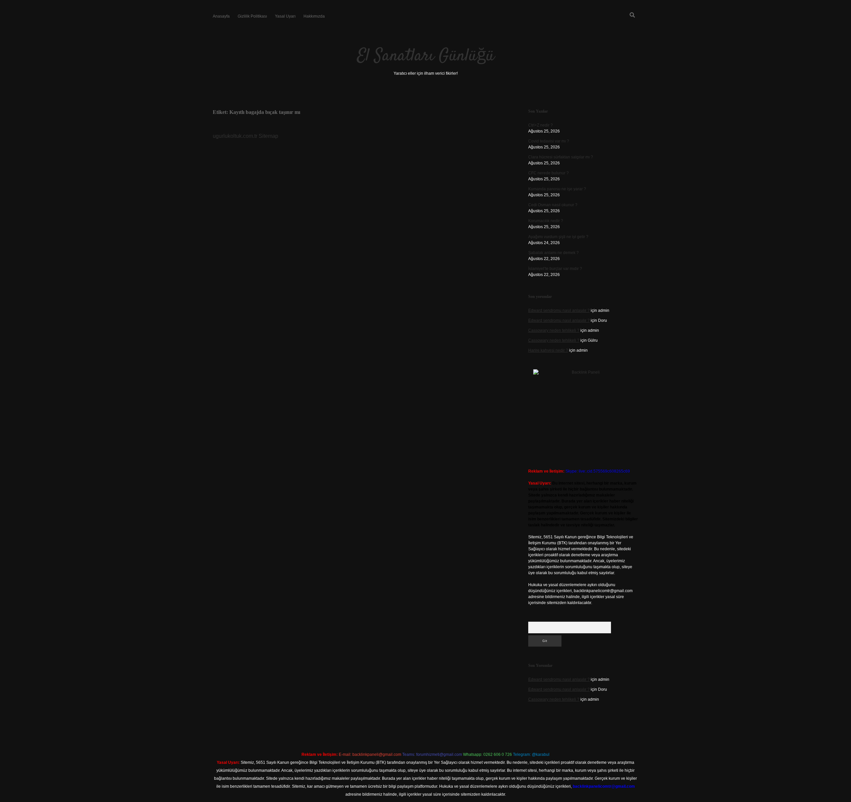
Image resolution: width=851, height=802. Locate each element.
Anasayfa (221, 16)
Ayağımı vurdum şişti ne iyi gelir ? (558, 236)
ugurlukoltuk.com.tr (235, 136)
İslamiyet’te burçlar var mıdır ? (555, 268)
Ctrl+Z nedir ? (540, 125)
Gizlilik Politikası (252, 16)
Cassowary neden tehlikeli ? (553, 330)
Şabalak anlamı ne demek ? (553, 252)
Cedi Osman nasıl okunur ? (552, 205)
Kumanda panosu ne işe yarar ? (557, 189)
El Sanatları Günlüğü (425, 56)
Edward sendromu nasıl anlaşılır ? (559, 310)
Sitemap (268, 136)
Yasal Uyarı (285, 16)
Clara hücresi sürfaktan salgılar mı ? (560, 157)
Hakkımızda (314, 16)
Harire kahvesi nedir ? (548, 350)
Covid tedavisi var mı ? (548, 141)
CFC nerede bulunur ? (548, 173)
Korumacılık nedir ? (545, 221)
